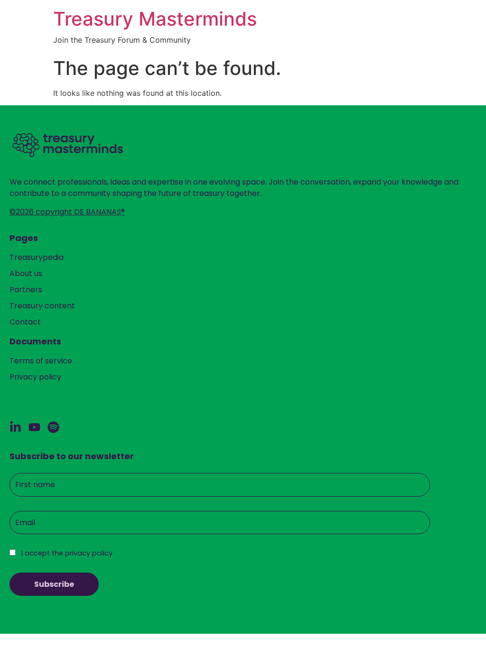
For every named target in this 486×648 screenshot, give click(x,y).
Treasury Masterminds (155, 18)
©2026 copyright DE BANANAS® (67, 211)
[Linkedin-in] (15, 427)
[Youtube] (34, 427)
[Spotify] (53, 427)
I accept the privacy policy (65, 553)
